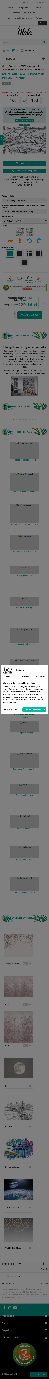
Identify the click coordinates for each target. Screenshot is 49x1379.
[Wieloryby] (24, 726)
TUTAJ (27, 371)
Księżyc (8, 1086)
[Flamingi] (24, 601)
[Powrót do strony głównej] (3, 66)
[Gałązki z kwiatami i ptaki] (19, 1229)
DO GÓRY (37, 1374)
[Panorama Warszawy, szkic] (19, 1108)
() (8, 50)
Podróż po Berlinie (12, 1167)
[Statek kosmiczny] (19, 1189)
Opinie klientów (30, 13)
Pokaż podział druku (24, 120)
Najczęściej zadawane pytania (19, 18)
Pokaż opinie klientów (15, 1276)
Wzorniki (16, 13)
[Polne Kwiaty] (24, 821)
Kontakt (39, 18)
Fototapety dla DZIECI (17, 66)
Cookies (43, 23)
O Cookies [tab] (40, 676)
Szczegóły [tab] (24, 676)
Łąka (7, 1004)
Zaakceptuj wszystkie (34, 709)
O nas (10, 7)
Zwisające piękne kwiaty (13, 964)
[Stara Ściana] (24, 852)
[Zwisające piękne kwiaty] (19, 945)
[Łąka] (19, 986)
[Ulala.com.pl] (24, 30)
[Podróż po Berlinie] (19, 1148)
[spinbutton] (13, 100)
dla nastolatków (10, 69)
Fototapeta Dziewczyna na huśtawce (24, 715)
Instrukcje (36, 7)
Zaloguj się (29, 50)
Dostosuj (12, 710)
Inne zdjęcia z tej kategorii (25, 918)
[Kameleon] (24, 789)
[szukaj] (44, 42)
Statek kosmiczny (12, 1207)
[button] (20, 98)
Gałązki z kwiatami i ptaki (13, 1248)
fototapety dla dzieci (37, 66)
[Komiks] (24, 570)
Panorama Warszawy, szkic (13, 1127)
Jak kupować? (23, 7)
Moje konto (8, 1330)
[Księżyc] (19, 1068)
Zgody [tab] (8, 676)
